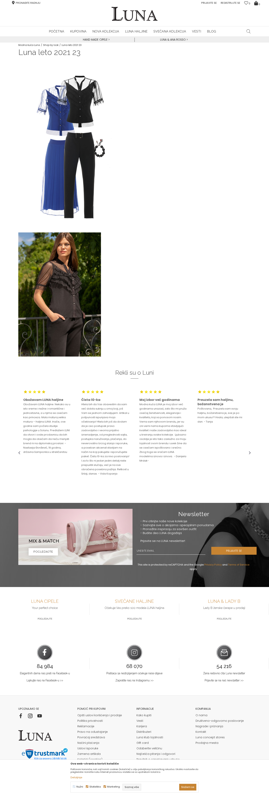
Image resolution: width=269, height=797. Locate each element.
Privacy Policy (213, 565)
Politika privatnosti (90, 721)
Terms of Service (239, 565)
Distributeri (143, 732)
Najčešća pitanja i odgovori (155, 754)
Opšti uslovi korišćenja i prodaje (99, 715)
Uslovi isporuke (87, 748)
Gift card (142, 743)
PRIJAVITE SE (234, 551)
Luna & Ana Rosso (173, 40)
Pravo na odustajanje (92, 732)
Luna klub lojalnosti (149, 737)
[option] (95, 40)
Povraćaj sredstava (91, 737)
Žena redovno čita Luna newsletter (224, 673)
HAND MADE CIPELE (95, 40)
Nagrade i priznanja (209, 726)
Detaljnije (76, 777)
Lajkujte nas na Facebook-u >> (45, 680)
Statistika (95, 786)
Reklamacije (85, 726)
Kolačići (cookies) (89, 759)
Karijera (141, 726)
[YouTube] (39, 715)
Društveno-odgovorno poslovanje (220, 721)
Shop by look (50, 45)
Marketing (113, 786)
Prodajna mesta (207, 743)
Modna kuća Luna (29, 45)
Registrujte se (230, 3)
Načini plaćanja (88, 743)
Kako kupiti (143, 715)
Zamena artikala (89, 754)
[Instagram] (30, 715)
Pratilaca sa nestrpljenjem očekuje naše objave (134, 673)
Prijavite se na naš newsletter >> (224, 680)
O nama (201, 715)
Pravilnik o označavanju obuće (158, 759)
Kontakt (201, 732)
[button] (249, 31)
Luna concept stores (210, 737)
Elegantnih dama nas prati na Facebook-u (45, 673)
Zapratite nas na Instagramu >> (134, 680)
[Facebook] (20, 715)
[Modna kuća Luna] (134, 14)
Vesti (139, 721)
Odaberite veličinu (149, 748)
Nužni (79, 786)
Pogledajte (45, 618)
